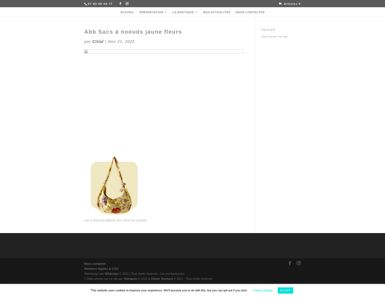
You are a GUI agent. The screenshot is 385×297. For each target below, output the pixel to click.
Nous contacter (95, 263)
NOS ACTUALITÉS (216, 12)
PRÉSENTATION (151, 12)
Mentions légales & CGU (101, 268)
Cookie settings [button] (262, 290)
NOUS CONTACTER (250, 12)
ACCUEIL (127, 12)
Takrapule (131, 278)
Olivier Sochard (162, 278)
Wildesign (112, 273)
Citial (98, 41)
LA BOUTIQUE (183, 12)
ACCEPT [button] (285, 290)
